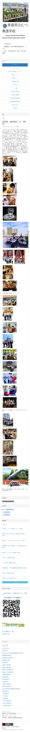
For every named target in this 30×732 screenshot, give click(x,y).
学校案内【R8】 (6, 634)
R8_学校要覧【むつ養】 (8, 631)
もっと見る (15, 582)
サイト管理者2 (16, 126)
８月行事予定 (6, 515)
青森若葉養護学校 (6, 674)
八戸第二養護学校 (6, 703)
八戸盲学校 (5, 696)
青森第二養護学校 (6, 667)
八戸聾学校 (5, 698)
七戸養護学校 (5, 693)
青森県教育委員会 (6, 655)
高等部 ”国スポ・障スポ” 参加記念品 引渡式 (13, 534)
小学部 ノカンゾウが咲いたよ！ (10, 528)
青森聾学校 (5, 662)
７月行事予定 (6, 512)
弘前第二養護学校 (6, 686)
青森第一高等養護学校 (7, 669)
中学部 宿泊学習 (6, 573)
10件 (4, 524)
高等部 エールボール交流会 (9, 552)
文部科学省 (5, 650)
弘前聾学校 (5, 681)
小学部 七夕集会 (6, 557)
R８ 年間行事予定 (8, 509)
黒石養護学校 (5, 679)
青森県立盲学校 (6, 660)
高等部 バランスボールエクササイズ (11, 540)
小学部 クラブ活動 (7, 578)
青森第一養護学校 (6, 665)
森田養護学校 (5, 691)
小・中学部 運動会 (7, 563)
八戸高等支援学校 (6, 705)
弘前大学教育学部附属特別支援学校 (11, 689)
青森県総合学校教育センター (9, 658)
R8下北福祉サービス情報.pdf (12, 598)
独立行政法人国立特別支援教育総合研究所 (12, 653)
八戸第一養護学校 (6, 701)
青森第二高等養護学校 (7, 672)
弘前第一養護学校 (6, 684)
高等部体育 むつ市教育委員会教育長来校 (12, 568)
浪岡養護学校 (5, 677)
